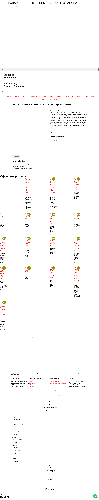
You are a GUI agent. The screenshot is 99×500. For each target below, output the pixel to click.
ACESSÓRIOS (8, 96)
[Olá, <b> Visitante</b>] (49, 403)
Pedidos (49, 489)
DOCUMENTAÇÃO (89, 96)
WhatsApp (49, 470)
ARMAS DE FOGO (33, 96)
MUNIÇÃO (45, 99)
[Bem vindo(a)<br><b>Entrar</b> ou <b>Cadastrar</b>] (1, 83)
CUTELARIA (60, 96)
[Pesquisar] (98, 69)
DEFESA (78, 96)
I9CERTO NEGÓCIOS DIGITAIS (31, 390)
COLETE (52, 96)
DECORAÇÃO (69, 96)
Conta (49, 479)
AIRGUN (17, 96)
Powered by (93, 497)
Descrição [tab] (16, 156)
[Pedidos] (49, 485)
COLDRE (45, 96)
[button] (1, 494)
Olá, (49, 407)
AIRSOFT (24, 96)
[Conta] (49, 476)
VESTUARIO (53, 99)
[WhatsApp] (49, 466)
